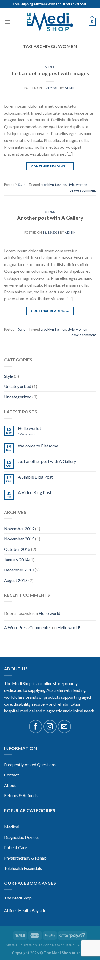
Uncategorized (17, 396)
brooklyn (47, 184)
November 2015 (19, 538)
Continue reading (50, 166)
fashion (60, 184)
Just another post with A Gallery (47, 461)
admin (70, 87)
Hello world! (29, 428)
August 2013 (15, 580)
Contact (11, 774)
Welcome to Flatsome (38, 445)
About (10, 785)
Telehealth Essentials (23, 868)
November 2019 (19, 528)
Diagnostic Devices (21, 837)
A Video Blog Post (34, 492)
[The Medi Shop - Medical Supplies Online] (50, 22)
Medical (11, 826)
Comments (26, 434)
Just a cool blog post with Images (50, 73)
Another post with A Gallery (50, 218)
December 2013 (19, 569)
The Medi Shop (18, 897)
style (71, 184)
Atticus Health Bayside (25, 910)
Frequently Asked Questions (30, 764)
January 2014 (16, 559)
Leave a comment (83, 190)
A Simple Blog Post (35, 476)
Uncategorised (17, 386)
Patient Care (15, 847)
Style (8, 376)
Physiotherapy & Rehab (25, 857)
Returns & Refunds (21, 795)
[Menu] (7, 21)
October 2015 (17, 549)
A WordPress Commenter (27, 627)
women (81, 184)
